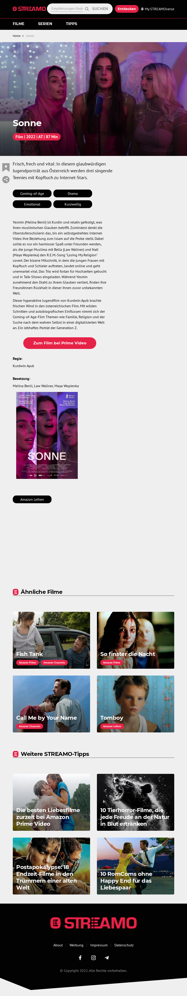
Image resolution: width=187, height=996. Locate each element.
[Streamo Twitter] (93, 957)
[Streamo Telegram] (106, 957)
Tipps (71, 24)
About (58, 945)
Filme (18, 24)
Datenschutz (124, 945)
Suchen (100, 9)
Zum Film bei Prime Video (59, 343)
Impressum (99, 945)
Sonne (30, 36)
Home (17, 36)
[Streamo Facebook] (80, 957)
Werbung (76, 945)
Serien (45, 24)
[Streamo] (30, 8)
